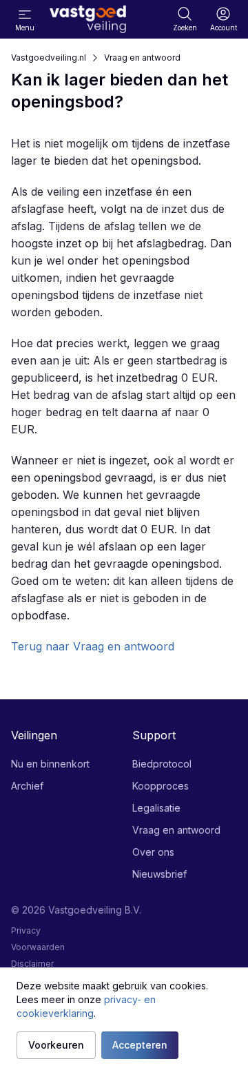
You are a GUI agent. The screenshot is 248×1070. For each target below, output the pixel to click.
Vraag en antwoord (142, 57)
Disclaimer (32, 963)
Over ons (153, 852)
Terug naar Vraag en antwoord (92, 646)
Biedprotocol (162, 764)
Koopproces (160, 786)
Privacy (26, 930)
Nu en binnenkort (50, 764)
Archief (27, 786)
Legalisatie (156, 808)
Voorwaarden (38, 947)
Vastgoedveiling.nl (48, 57)
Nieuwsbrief (159, 874)
